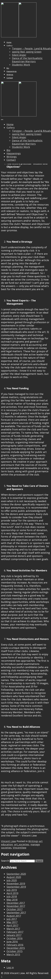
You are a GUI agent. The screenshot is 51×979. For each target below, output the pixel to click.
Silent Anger (19, 55)
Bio (8, 68)
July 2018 (12, 896)
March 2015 (13, 954)
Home (9, 42)
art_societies (21, 844)
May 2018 (12, 899)
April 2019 (12, 893)
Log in (10, 967)
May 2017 (12, 922)
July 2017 (12, 919)
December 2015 (16, 948)
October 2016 (14, 938)
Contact (10, 78)
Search (5, 860)
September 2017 (16, 912)
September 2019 (16, 886)
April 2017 (12, 925)
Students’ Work (21, 64)
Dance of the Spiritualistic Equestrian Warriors (27, 60)
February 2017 (15, 931)
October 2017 (14, 909)
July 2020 (12, 880)
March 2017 (13, 928)
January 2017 (14, 935)
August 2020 (14, 877)
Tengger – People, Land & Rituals (31, 48)
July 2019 (12, 890)
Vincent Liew (8, 841)
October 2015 (14, 951)
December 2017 (16, 902)
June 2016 (12, 941)
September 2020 (16, 873)
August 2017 (14, 915)
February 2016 (15, 944)
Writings (10, 74)
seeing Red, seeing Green (26, 51)
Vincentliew (19, 847)
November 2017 (16, 906)
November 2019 (16, 883)
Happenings (12, 71)
